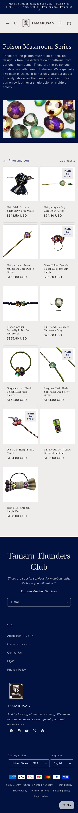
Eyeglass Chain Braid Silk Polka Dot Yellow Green (57, 391)
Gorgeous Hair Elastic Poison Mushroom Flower (19, 391)
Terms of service (40, 791)
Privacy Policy (16, 669)
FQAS (11, 661)
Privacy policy (19, 791)
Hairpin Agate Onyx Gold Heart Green (55, 209)
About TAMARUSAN (20, 635)
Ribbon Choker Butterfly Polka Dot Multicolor (18, 330)
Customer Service (19, 644)
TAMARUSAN (22, 785)
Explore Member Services (39, 591)
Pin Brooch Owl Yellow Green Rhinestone (57, 451)
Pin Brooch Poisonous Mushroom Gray (56, 328)
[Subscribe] (66, 602)
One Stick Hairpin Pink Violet (20, 451)
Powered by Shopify (42, 785)
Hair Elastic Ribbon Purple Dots (18, 509)
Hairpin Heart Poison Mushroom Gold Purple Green (20, 268)
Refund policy (64, 785)
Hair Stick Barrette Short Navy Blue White (20, 209)
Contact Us (14, 652)
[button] (7, 23)
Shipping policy (61, 791)
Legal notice (41, 796)
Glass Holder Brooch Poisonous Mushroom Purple (56, 268)
